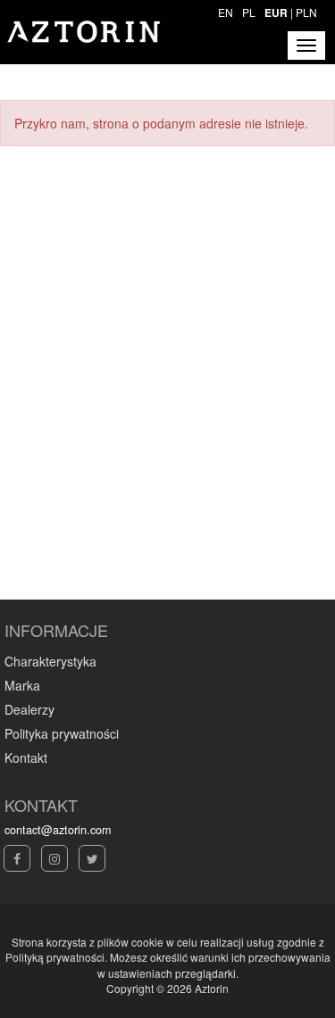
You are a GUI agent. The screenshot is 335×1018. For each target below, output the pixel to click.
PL (248, 12)
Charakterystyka (50, 661)
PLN (306, 12)
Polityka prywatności (61, 733)
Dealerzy (29, 709)
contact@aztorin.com (57, 830)
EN (225, 12)
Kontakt (25, 757)
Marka (22, 685)
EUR (276, 12)
